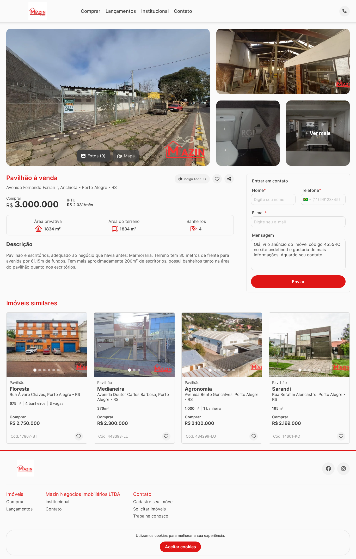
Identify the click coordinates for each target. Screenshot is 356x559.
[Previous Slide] (12, 345)
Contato (183, 11)
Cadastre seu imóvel (153, 501)
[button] (47, 345)
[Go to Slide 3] (44, 370)
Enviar (298, 281)
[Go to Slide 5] (53, 370)
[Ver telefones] (344, 11)
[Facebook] (328, 468)
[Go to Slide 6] (58, 370)
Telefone (311, 190)
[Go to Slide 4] (49, 370)
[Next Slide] (81, 345)
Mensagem (263, 235)
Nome (259, 190)
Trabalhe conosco (150, 516)
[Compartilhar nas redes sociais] (229, 178)
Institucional (155, 11)
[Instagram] (343, 468)
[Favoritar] (217, 178)
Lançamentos (121, 11)
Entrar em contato (270, 180)
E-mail (259, 212)
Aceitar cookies (180, 546)
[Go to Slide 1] (34, 370)
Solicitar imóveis (149, 509)
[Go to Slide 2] (39, 370)
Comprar (90, 11)
